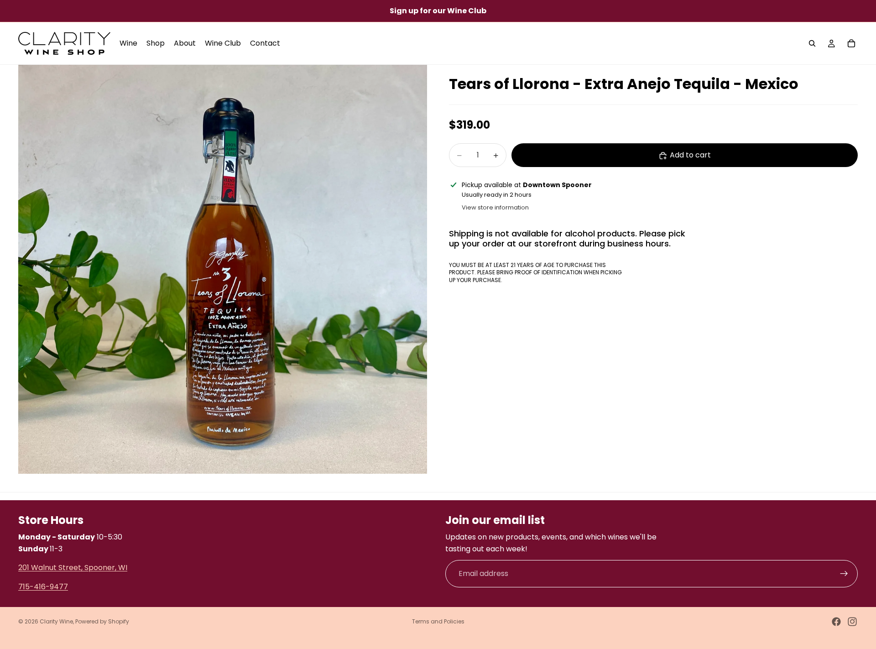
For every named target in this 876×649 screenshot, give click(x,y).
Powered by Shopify (102, 621)
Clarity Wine (56, 621)
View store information (495, 208)
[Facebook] (836, 621)
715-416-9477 (43, 586)
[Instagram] (852, 621)
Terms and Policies (438, 621)
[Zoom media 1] (222, 269)
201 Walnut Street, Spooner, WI (72, 567)
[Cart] (851, 43)
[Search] (812, 43)
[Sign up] (844, 573)
